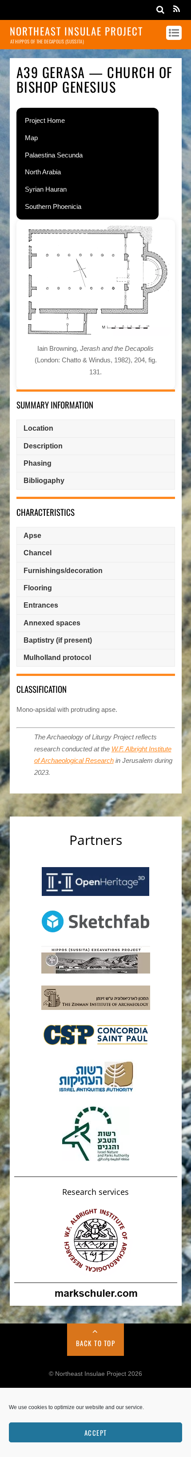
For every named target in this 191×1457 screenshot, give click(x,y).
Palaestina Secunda (54, 155)
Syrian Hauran (46, 189)
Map (31, 137)
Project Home (45, 120)
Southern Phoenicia (53, 206)
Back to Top (95, 1343)
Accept (95, 1432)
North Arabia (43, 172)
